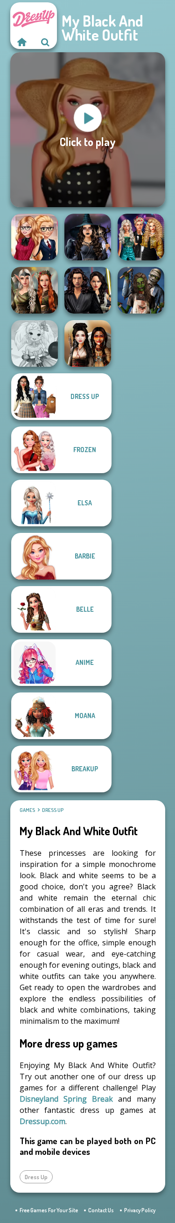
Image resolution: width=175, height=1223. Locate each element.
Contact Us (101, 1210)
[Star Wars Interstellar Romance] (87, 290)
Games (27, 810)
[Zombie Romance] (141, 290)
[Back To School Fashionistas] (34, 237)
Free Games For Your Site (49, 1210)
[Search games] (45, 42)
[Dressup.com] (22, 42)
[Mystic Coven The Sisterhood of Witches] (87, 237)
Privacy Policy (139, 1210)
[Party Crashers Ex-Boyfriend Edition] (141, 237)
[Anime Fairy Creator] (34, 343)
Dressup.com (42, 1121)
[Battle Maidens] (87, 343)
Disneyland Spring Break (66, 1099)
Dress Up (52, 810)
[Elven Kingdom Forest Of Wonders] (34, 290)
